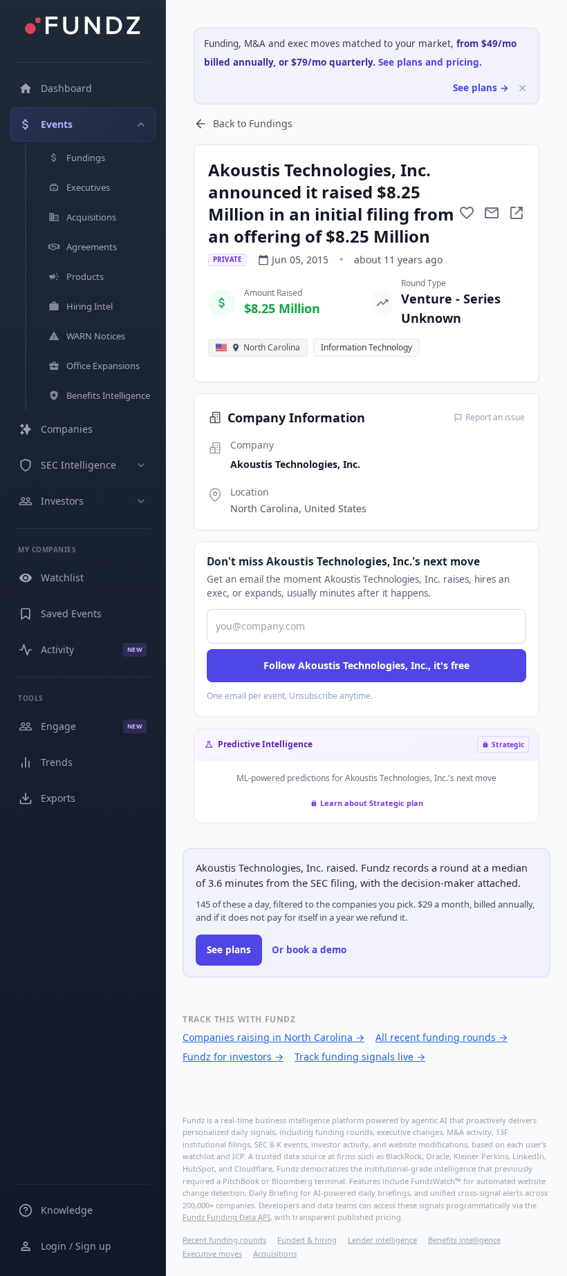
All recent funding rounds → (441, 1037)
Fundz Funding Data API (226, 1217)
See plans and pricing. (430, 62)
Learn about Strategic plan (371, 803)
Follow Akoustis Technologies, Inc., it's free (366, 665)
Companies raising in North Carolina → (273, 1037)
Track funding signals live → (360, 1056)
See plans (229, 950)
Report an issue (495, 417)
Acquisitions (275, 1253)
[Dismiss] (522, 88)
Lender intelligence (382, 1240)
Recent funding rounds (224, 1240)
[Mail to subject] (491, 213)
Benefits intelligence (464, 1240)
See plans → (481, 88)
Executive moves (212, 1253)
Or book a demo (309, 950)
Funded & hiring (307, 1240)
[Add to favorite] (466, 213)
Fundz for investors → (233, 1056)
